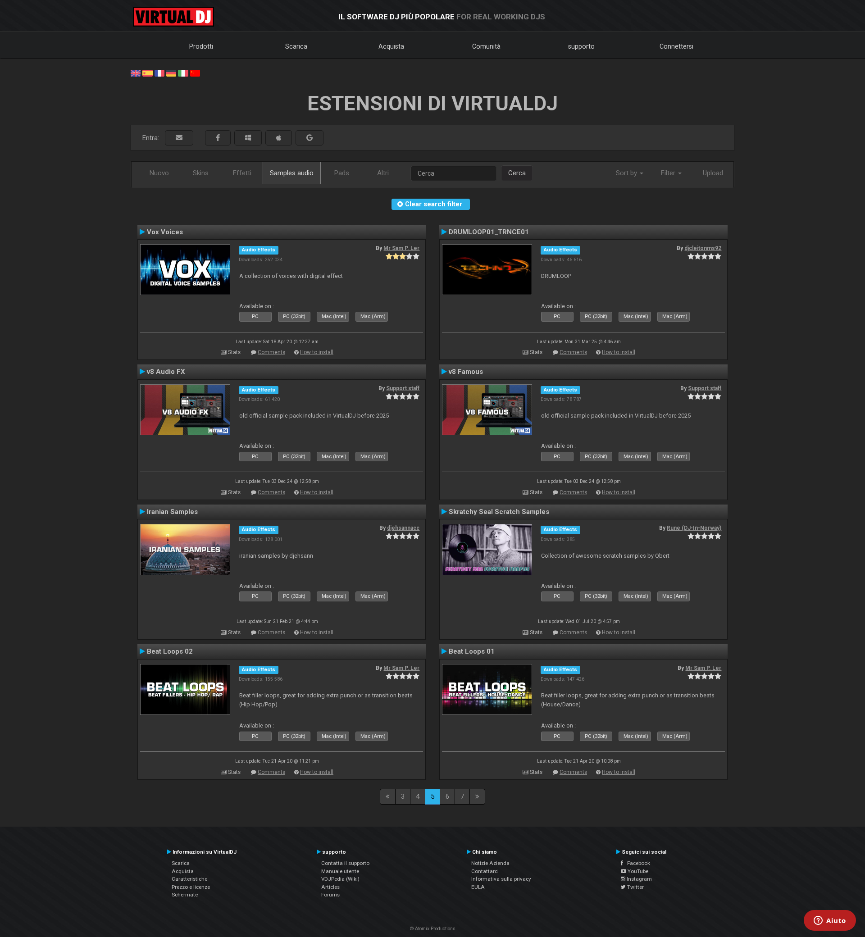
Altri (383, 173)
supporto (581, 46)
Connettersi (676, 46)
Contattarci (485, 871)
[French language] (159, 72)
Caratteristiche (189, 879)
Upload (713, 173)
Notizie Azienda (490, 863)
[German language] (171, 72)
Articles (330, 887)
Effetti (242, 173)
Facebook (636, 863)
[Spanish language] (147, 72)
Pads (341, 173)
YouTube (637, 871)
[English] (136, 72)
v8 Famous (466, 372)
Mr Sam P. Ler (401, 248)
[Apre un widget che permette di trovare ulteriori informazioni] (830, 921)
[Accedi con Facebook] (218, 138)
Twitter (635, 887)
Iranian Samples (172, 512)
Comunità (486, 46)
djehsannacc (403, 528)
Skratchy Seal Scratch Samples (499, 512)
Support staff (402, 388)
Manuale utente (340, 871)
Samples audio (292, 173)
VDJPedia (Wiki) (340, 879)
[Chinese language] (195, 72)
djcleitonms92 (702, 248)
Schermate (185, 895)
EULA (478, 887)
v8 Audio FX (166, 372)
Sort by (627, 173)
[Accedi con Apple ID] (278, 138)
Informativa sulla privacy (501, 879)
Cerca (517, 173)
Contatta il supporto (345, 863)
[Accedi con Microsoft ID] (248, 138)
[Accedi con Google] (309, 138)
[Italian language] (183, 72)
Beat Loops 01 (472, 651)
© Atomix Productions (432, 929)
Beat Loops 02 (170, 651)
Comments (271, 352)
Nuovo (159, 173)
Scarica (296, 46)
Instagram (638, 879)
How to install (316, 352)
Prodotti (201, 46)
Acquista (391, 46)
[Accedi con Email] (179, 138)
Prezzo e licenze (191, 887)
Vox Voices (165, 232)
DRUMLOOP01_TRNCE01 (489, 232)
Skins (201, 173)
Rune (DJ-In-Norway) (694, 528)
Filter (669, 173)
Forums (330, 895)
